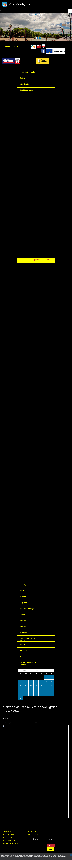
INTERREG (24, 95)
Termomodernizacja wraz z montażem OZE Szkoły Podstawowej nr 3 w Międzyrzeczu (42, 174)
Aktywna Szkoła (39, 485)
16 (51, 685)
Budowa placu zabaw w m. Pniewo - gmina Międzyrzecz (43, 260)
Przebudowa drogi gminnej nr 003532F (43, 464)
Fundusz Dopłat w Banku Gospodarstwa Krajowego (42, 481)
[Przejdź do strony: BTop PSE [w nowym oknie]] (41, 63)
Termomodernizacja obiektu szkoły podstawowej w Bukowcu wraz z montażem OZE (44, 126)
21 (41, 689)
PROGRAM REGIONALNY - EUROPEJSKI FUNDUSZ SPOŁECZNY (34, 203)
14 (41, 685)
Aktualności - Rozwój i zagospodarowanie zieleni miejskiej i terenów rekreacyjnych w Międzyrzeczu (43, 381)
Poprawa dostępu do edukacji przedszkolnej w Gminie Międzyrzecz (42, 227)
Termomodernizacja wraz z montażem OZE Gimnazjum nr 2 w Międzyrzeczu (43, 167)
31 (20, 698)
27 (36, 694)
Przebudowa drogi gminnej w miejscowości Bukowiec (43, 316)
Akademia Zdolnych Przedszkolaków (40, 105)
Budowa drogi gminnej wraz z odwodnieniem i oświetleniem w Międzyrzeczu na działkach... (44, 446)
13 (36, 685)
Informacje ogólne (39, 570)
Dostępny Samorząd (40, 553)
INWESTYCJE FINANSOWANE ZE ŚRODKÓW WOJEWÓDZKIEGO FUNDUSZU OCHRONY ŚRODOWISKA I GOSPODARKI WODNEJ (35, 493)
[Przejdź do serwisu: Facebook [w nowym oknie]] (43, 53)
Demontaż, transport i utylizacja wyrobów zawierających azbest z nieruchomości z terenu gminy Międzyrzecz (44, 501)
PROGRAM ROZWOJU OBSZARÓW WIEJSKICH (36, 248)
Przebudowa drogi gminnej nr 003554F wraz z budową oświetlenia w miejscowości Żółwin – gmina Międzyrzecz (43, 266)
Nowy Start (37, 245)
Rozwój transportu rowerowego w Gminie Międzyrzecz (43, 110)
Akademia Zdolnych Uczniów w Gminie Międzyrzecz (43, 115)
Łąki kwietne (38, 376)
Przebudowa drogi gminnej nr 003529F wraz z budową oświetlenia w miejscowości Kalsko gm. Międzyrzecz (43, 254)
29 (46, 694)
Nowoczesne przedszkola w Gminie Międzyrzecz (42, 208)
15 (46, 685)
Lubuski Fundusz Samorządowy (43, 539)
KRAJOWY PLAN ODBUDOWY (31, 557)
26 (31, 694)
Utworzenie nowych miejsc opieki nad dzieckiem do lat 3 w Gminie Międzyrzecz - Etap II (43, 240)
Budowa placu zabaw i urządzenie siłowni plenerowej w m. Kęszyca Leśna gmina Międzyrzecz (44, 296)
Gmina (20, 4)
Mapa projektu (38, 372)
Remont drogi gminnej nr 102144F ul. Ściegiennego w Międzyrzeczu (44, 417)
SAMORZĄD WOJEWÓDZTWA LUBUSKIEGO (35, 535)
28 (41, 694)
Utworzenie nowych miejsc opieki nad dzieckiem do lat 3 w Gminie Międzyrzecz (43, 234)
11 (25, 685)
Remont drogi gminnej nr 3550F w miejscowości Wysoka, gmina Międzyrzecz (43, 423)
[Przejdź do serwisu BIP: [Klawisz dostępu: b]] (39, 47)
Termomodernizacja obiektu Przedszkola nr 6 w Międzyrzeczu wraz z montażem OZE (44, 146)
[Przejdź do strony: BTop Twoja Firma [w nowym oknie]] (8, 63)
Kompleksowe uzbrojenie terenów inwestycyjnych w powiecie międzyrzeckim (42, 197)
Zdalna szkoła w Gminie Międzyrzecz (41, 327)
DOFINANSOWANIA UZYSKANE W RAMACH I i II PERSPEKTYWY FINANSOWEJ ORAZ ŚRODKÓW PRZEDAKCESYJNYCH (37, 511)
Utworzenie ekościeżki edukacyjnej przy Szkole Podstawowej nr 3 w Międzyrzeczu (41, 522)
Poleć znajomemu (8, 840)
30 (51, 694)
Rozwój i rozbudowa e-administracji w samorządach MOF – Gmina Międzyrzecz (43, 120)
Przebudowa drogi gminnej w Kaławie (43, 459)
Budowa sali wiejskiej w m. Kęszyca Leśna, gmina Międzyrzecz (42, 276)
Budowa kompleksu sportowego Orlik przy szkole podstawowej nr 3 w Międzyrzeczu (44, 393)
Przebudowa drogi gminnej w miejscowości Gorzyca (43, 311)
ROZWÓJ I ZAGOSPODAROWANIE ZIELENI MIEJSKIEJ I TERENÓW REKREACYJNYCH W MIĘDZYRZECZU (36, 367)
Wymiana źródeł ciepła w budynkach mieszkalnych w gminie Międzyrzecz (42, 191)
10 (20, 685)
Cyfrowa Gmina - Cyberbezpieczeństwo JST (42, 339)
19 (31, 689)
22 (46, 689)
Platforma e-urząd (8, 834)
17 (20, 689)
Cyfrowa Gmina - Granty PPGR (43, 335)
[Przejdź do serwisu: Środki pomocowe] (55, 53)
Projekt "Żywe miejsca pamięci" (43, 98)
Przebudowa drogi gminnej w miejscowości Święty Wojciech (43, 301)
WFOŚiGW (24, 516)
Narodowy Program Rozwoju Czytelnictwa (35, 580)
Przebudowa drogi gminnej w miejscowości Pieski (43, 306)
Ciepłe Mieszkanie (39, 532)
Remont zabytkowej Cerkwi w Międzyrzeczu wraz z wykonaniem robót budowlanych (44, 399)
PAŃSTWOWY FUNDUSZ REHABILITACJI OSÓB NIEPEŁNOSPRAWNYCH (36, 549)
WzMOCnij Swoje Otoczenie (30, 506)
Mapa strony (6, 831)
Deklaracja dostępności (10, 843)
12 (31, 685)
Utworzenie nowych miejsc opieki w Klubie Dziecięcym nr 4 (44, 560)
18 (25, 689)
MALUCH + (24, 488)
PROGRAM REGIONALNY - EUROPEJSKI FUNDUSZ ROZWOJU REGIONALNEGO (34, 161)
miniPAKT (37, 349)
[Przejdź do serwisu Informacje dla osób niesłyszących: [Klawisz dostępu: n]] (33, 47)
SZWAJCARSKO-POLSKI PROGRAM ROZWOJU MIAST (36, 565)
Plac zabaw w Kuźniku (41, 272)
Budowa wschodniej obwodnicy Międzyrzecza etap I (43, 411)
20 (36, 689)
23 (51, 689)
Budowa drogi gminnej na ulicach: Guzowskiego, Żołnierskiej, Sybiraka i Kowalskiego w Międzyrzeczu (44, 453)
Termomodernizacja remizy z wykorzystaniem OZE (43, 528)
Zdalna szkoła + (39, 331)
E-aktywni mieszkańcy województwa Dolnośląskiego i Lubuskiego (43, 344)
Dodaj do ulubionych (9, 837)
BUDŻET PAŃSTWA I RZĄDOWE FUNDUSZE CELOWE (35, 387)
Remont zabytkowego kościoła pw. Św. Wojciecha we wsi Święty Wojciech (44, 406)
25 (25, 694)
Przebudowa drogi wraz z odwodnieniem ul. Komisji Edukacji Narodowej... (42, 440)
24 (20, 694)
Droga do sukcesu (39, 212)
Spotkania (37, 576)
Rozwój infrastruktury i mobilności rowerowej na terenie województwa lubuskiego (44, 543)
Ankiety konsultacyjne (41, 573)
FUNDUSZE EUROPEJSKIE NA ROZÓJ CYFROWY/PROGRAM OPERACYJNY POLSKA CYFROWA (36, 321)
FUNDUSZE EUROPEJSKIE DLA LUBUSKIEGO (36, 101)
